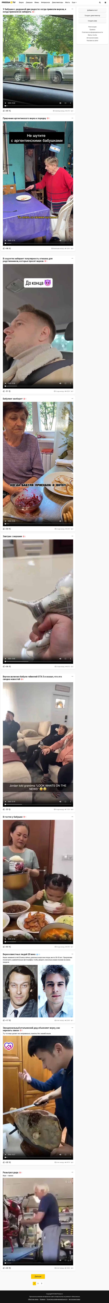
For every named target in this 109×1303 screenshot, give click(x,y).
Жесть (67, 2)
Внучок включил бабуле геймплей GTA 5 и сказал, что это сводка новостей (32, 677)
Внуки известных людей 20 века (21, 954)
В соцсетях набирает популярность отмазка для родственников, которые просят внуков (27, 259)
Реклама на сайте (92, 40)
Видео (21, 2)
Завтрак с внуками (14, 536)
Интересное (45, 2)
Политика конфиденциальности (92, 32)
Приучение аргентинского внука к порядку (26, 118)
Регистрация (92, 27)
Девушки (29, 2)
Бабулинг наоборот (14, 398)
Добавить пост (92, 10)
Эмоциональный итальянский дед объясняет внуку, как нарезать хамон (31, 1029)
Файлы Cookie (92, 35)
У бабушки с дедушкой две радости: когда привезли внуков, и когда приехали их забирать (34, 10)
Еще (74, 2)
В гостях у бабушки (14, 817)
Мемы (37, 2)
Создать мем (92, 21)
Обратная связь (33, 1299)
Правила (92, 29)
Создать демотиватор (92, 15)
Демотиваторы (57, 2)
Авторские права (92, 38)
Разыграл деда (12, 1172)
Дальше (38, 1276)
